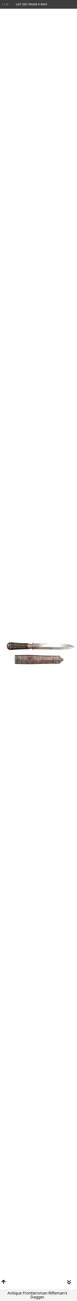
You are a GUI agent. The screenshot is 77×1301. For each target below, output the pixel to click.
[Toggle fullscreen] (55, 4)
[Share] (64, 4)
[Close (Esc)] (72, 4)
